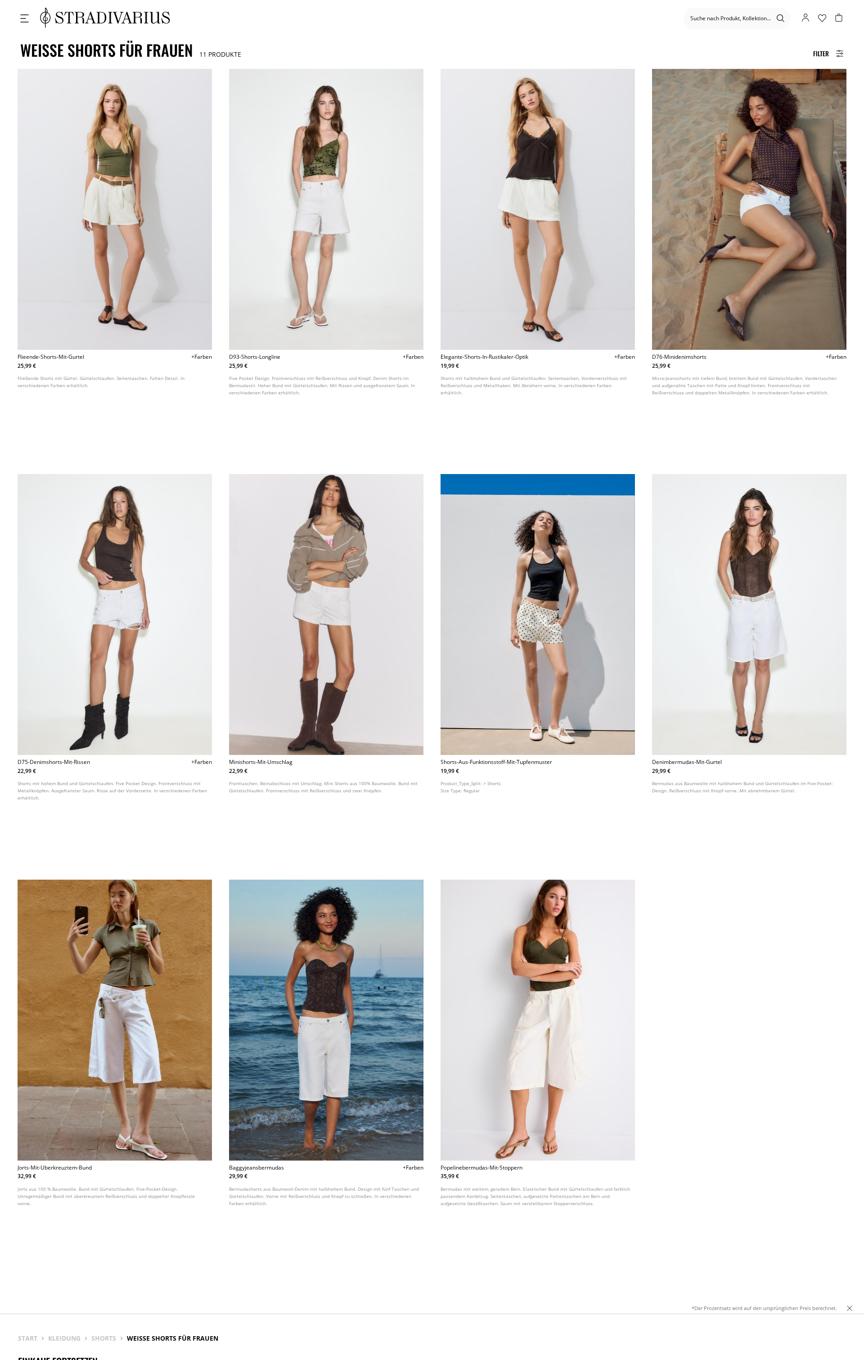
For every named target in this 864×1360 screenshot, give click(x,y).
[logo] (105, 18)
